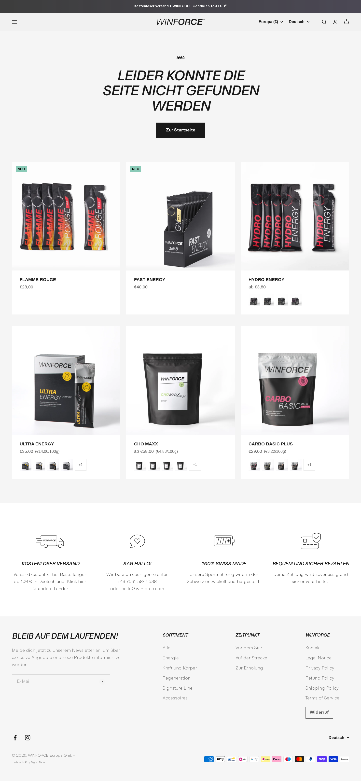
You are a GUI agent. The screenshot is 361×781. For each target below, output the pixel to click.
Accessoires (175, 698)
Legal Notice (318, 658)
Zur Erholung (249, 668)
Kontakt (313, 648)
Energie (171, 658)
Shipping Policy (322, 688)
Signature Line (178, 688)
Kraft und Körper (180, 668)
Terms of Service (322, 698)
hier (82, 582)
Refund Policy (319, 678)
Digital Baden (38, 762)
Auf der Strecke (251, 658)
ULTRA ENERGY (37, 443)
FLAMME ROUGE (38, 279)
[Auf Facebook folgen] (15, 737)
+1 (195, 465)
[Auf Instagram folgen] (27, 737)
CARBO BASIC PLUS (271, 443)
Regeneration (177, 678)
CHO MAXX (146, 443)
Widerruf (319, 712)
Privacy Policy (319, 668)
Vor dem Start (250, 648)
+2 (81, 465)
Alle (166, 648)
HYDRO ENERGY (266, 279)
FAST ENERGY (149, 279)
